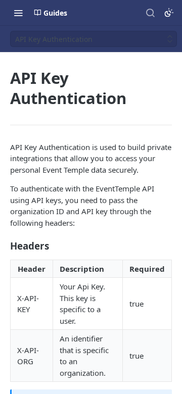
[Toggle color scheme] (169, 13)
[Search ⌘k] (150, 13)
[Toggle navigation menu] (18, 13)
